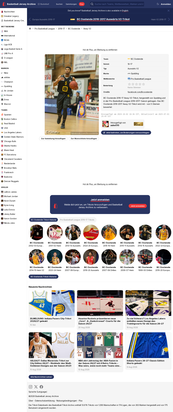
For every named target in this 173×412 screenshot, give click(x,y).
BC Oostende (74, 28)
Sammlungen (71, 4)
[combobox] (119, 4)
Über (31, 400)
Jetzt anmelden (138, 206)
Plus (82, 4)
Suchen (59, 4)
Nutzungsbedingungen (66, 400)
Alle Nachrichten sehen (41, 377)
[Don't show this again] (168, 10)
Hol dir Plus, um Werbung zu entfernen (100, 50)
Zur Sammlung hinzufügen (53, 138)
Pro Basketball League (45, 28)
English (125, 10)
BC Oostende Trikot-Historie (43, 277)
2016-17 (61, 28)
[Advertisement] (100, 41)
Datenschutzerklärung (45, 400)
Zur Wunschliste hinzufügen (84, 138)
